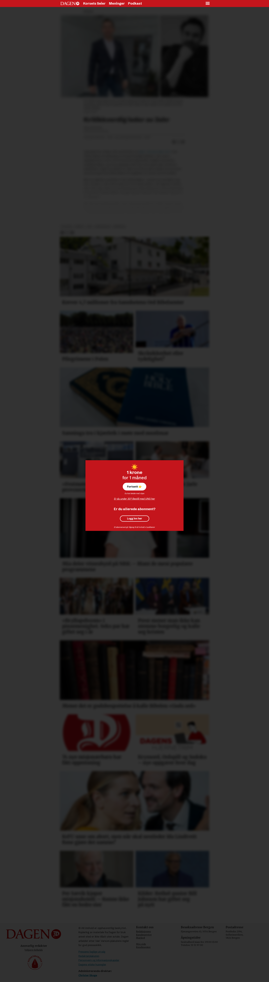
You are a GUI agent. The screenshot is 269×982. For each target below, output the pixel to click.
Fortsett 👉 (134, 486)
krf (89, 226)
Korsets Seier (94, 3)
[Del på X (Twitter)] (178, 142)
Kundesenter (143, 947)
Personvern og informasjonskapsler (98, 960)
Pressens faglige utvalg (91, 951)
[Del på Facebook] (174, 142)
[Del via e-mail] (183, 142)
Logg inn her (134, 518)
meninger (119, 226)
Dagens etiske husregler (92, 964)
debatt (79, 226)
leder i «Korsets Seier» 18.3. (155, 151)
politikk (66, 226)
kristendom (102, 226)
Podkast (135, 3)
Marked (140, 937)
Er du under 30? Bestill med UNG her (134, 498)
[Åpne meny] (208, 3)
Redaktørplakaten (88, 956)
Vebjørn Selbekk (34, 950)
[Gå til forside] (70, 3)
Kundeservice (144, 934)
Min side (141, 944)
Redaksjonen (143, 931)
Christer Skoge (87, 975)
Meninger (117, 3)
